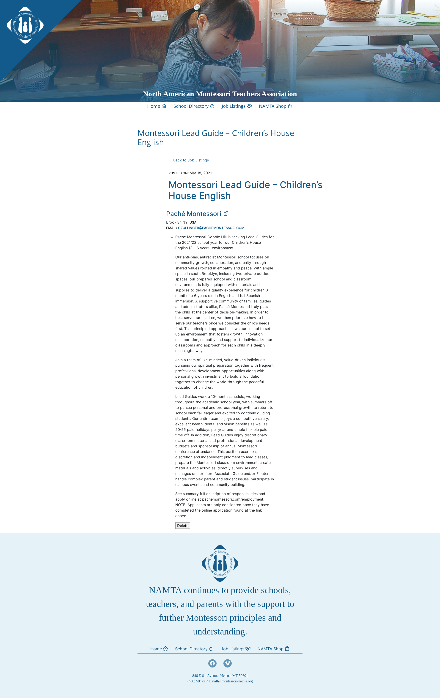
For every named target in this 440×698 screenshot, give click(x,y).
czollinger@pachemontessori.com (211, 228)
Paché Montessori (194, 214)
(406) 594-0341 (198, 681)
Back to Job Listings (190, 160)
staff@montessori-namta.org (232, 681)
